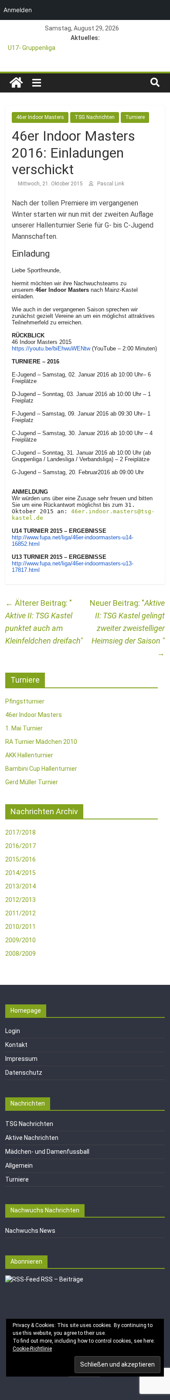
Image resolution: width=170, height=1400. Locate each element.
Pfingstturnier (24, 701)
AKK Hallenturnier (29, 755)
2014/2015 (20, 872)
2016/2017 (20, 845)
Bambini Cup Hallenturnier (41, 768)
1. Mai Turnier (24, 728)
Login (12, 1030)
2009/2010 (20, 940)
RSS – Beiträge (61, 1279)
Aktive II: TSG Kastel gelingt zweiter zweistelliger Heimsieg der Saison (128, 627)
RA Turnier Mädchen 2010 (41, 741)
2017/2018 (20, 832)
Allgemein (19, 1165)
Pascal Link (110, 184)
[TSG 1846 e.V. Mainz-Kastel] (16, 82)
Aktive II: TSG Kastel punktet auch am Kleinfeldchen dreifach (42, 621)
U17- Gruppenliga (31, 47)
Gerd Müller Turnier (31, 782)
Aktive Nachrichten (31, 1137)
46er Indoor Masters (40, 117)
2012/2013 (20, 899)
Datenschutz (23, 1072)
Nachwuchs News (30, 1230)
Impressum (21, 1058)
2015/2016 (20, 859)
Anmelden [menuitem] (17, 9)
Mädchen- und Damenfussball (47, 1151)
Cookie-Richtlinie (32, 1349)
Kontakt (16, 1044)
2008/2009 (20, 953)
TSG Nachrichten (95, 117)
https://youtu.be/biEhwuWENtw (51, 348)
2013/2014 (20, 886)
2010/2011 (20, 926)
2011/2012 (20, 913)
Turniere (135, 117)
